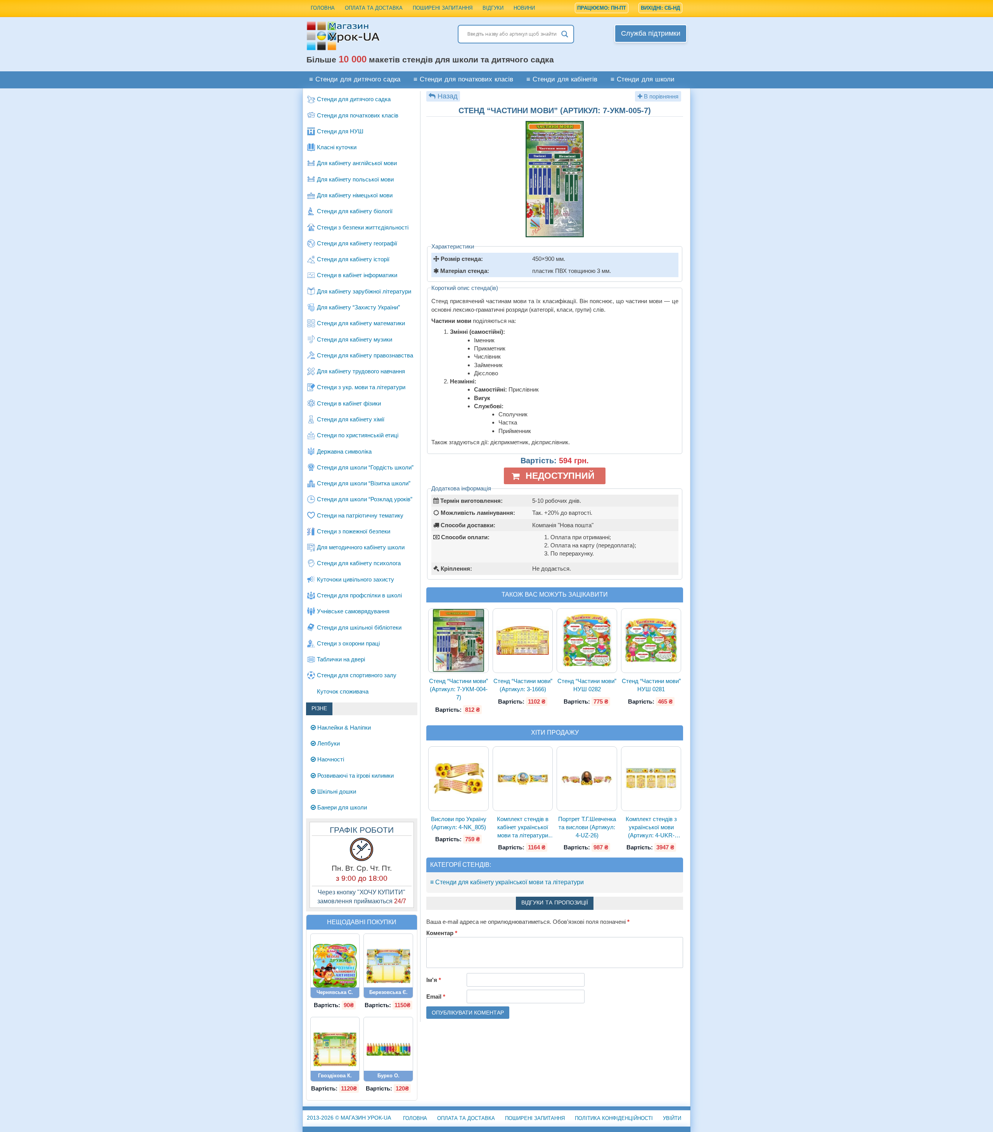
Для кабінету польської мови (355, 179)
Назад (448, 96)
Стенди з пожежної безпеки (353, 531)
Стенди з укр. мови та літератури (361, 387)
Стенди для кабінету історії (353, 259)
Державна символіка (344, 451)
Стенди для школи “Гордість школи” (365, 467)
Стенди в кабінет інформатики (357, 275)
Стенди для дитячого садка (354, 99)
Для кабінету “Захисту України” (358, 307)
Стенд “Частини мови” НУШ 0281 (651, 685)
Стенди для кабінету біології (355, 211)
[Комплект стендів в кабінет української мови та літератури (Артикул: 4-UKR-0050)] (523, 778)
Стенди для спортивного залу (356, 675)
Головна (323, 8)
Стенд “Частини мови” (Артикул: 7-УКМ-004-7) (458, 689)
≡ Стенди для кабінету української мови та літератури (507, 882)
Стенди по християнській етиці (357, 435)
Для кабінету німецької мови (355, 195)
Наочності (330, 759)
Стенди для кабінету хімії (350, 419)
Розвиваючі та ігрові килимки (355, 775)
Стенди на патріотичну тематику (360, 515)
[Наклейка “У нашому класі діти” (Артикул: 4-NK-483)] (335, 966)
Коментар (441, 933)
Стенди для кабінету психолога (359, 563)
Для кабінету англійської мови (357, 163)
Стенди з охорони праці (348, 643)
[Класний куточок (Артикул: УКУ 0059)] (388, 966)
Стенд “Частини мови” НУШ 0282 (586, 685)
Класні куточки (336, 147)
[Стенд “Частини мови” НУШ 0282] (587, 640)
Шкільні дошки (336, 791)
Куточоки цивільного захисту (355, 579)
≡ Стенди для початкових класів (463, 80)
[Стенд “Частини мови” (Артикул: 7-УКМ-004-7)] (458, 640)
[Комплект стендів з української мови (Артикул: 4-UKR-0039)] (651, 778)
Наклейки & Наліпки (343, 727)
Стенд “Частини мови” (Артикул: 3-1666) (522, 685)
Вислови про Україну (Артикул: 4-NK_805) (458, 823)
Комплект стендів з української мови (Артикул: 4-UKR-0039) (651, 828)
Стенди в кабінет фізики (349, 403)
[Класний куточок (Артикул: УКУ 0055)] (335, 1049)
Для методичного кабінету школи (361, 547)
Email (435, 996)
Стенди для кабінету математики (361, 323)
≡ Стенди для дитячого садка (354, 80)
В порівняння (660, 96)
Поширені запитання (442, 8)
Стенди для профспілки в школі (359, 595)
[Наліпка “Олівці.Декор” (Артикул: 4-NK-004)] (388, 1049)
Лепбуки (328, 743)
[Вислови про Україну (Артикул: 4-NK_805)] (458, 778)
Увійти (672, 1118)
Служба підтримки (650, 33)
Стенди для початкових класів (357, 115)
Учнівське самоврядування (353, 611)
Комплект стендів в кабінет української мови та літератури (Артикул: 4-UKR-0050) (522, 828)
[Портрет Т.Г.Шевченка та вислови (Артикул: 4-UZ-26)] (587, 778)
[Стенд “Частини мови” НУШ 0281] (651, 640)
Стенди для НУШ (340, 131)
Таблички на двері (341, 659)
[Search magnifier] (564, 34)
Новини (524, 8)
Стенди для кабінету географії (357, 243)
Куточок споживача (342, 691)
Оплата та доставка (374, 8)
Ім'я (433, 980)
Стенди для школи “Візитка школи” (363, 483)
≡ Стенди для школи (643, 80)
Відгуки (493, 8)
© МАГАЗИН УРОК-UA (349, 1118)
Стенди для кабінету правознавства (365, 355)
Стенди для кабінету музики (354, 339)
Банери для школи (341, 807)
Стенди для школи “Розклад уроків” (364, 499)
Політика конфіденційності (614, 1118)
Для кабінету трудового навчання (361, 371)
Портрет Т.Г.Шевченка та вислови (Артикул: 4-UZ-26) (587, 827)
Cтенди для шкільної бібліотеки (359, 627)
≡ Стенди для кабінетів (561, 80)
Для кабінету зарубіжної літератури (364, 291)
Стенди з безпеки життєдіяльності (362, 227)
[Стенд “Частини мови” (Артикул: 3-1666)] (523, 640)
